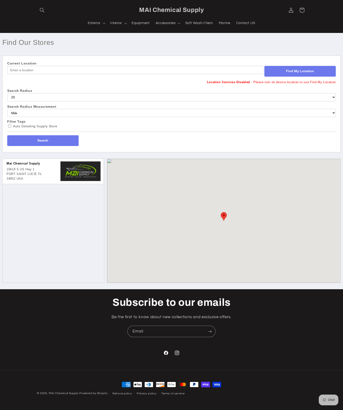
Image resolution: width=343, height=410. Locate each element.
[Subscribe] (210, 331)
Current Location (22, 63)
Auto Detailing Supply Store (35, 126)
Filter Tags (16, 121)
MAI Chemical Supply (64, 393)
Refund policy (122, 393)
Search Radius (19, 91)
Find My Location (300, 71)
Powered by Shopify (93, 393)
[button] (42, 10)
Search (42, 140)
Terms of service (173, 393)
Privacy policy (146, 393)
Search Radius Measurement (31, 106)
